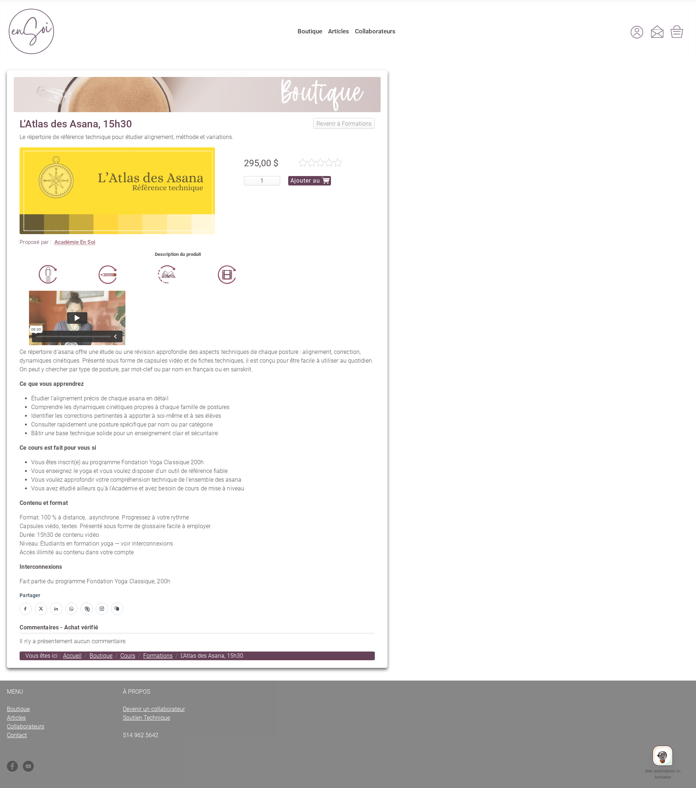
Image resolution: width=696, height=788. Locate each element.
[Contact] (657, 32)
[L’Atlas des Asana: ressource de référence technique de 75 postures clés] (117, 190)
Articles (338, 31)
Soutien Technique (146, 717)
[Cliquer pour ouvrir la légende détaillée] (48, 274)
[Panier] (677, 32)
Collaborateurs (375, 31)
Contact (17, 735)
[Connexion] (637, 32)
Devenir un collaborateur (154, 709)
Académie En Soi (74, 242)
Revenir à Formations (344, 123)
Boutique (310, 31)
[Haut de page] (683, 777)
